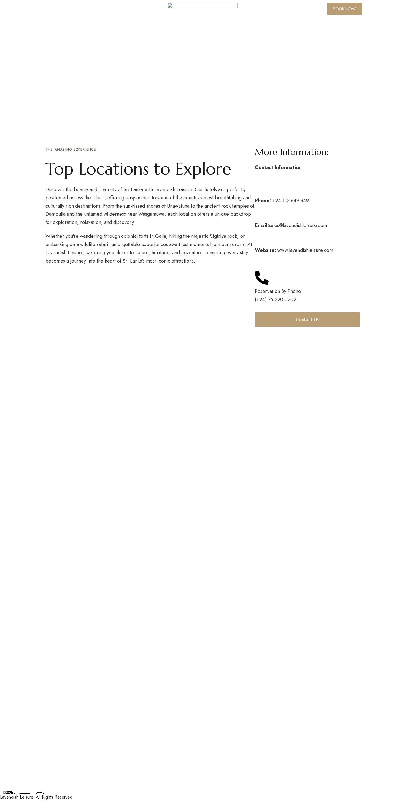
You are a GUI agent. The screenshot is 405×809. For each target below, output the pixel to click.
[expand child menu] (115, 8)
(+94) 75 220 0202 (275, 299)
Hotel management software (30, 76)
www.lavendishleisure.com (305, 250)
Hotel (6, 64)
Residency (10, 50)
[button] (344, 9)
